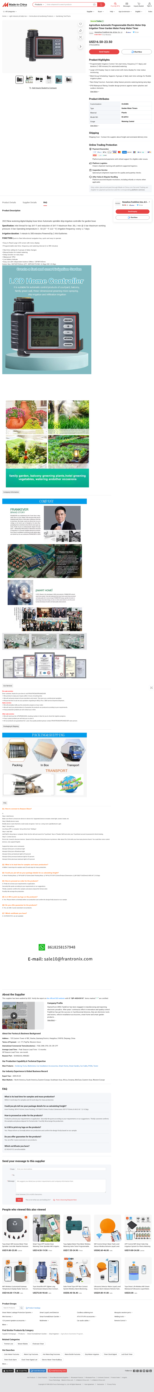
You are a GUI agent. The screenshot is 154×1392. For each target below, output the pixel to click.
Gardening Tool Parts (63, 16)
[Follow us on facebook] (134, 1371)
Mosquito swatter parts (122, 1312)
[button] (94, 4)
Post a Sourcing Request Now (65, 1200)
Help (111, 11)
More (4, 1364)
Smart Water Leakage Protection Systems (16, 1312)
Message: (11, 1181)
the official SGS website (56, 998)
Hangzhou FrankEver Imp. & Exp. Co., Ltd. (109, 32)
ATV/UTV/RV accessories (86, 1316)
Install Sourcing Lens (58, 1371)
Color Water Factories (11, 1354)
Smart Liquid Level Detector (49, 1312)
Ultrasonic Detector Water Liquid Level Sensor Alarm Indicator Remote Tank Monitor (107, 1288)
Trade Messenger (38, 1371)
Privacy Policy (111, 1384)
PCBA (90, 1066)
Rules (150, 11)
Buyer (100, 11)
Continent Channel (103, 1377)
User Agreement (89, 1384)
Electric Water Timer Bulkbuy (52, 1360)
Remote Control (119, 1320)
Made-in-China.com (67, 1380)
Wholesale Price (90, 1377)
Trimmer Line (8, 1344)
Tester (95, 1066)
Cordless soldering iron (85, 1312)
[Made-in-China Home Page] (14, 4)
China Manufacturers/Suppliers (59, 1377)
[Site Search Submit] (101, 4)
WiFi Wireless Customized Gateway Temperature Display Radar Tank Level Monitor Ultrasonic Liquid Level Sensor (15, 1288)
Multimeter (32, 1066)
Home (4, 16)
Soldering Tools (21, 1066)
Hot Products (31, 1377)
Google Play (21, 1371)
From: (13, 1169)
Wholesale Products (77, 1377)
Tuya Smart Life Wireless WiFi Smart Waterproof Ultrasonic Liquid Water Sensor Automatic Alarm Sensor (137, 1288)
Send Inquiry (104, 52)
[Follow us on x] (137, 1371)
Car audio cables (83, 1320)
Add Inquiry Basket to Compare (44, 88)
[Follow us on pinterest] (147, 1371)
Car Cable (83, 1066)
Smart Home (63, 1066)
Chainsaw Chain (38, 1344)
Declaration (100, 1384)
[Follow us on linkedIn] (150, 1371)
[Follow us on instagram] (141, 1371)
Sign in (149, 6)
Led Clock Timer (126, 1354)
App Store (8, 1371)
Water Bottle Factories (72, 1354)
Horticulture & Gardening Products (41, 16)
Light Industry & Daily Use (18, 16)
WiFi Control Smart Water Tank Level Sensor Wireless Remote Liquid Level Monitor (106, 1246)
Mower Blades (23, 1344)
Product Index (115, 1377)
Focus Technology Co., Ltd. (61, 1384)
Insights (124, 1377)
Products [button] (38, 4)
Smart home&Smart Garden (49, 1316)
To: (14, 1175)
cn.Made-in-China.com (98, 1380)
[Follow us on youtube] (144, 1371)
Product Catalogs (34, 1308)
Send (19, 1200)
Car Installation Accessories (47, 1066)
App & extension (124, 11)
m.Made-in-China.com (82, 1380)
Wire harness (6, 1316)
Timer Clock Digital (110, 1354)
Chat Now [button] (138, 52)
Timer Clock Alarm (10, 1360)
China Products (42, 1377)
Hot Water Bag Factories (51, 1354)
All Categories (10, 11)
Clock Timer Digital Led (29, 1360)
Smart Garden (74, 1066)
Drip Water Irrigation (92, 1354)
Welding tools (119, 1316)
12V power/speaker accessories (13, 1320)
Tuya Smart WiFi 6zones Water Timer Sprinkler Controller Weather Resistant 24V (15, 1246)
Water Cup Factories (31, 1354)
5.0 (125, 205)
